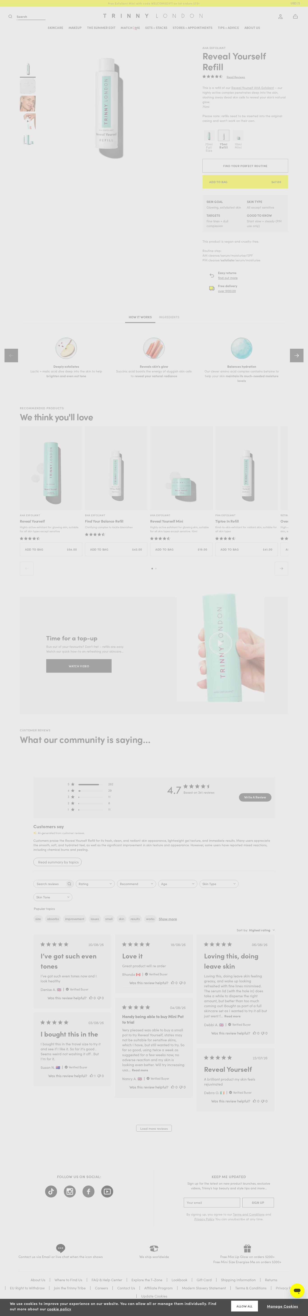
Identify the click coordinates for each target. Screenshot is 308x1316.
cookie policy (59, 1308)
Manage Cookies (282, 1306)
